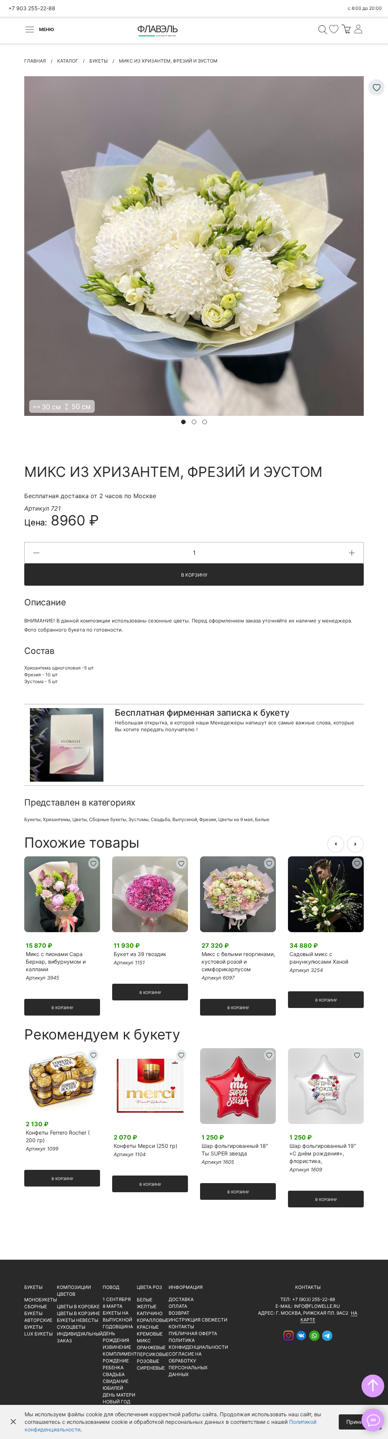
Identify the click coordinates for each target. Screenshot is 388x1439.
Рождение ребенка (116, 1364)
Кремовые (150, 1334)
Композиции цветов (74, 1290)
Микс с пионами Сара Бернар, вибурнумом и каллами (56, 961)
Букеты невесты (77, 1320)
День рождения (116, 1337)
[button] (183, 422)
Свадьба (160, 819)
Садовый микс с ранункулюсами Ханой (318, 958)
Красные (148, 1327)
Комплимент (120, 1354)
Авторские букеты (38, 1323)
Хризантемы (56, 819)
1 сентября (117, 1299)
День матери (119, 1395)
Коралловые (153, 1320)
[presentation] (335, 844)
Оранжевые (151, 1347)
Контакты (181, 1326)
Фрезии (207, 819)
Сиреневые (151, 1368)
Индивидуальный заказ (80, 1337)
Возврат (179, 1313)
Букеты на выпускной (117, 1316)
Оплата (178, 1306)
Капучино (150, 1313)
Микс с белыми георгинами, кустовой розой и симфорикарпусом (238, 961)
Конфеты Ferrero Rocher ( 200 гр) (58, 1136)
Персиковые (153, 1354)
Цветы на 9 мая (235, 819)
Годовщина (118, 1326)
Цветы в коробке (78, 1306)
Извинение (117, 1347)
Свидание (115, 1381)
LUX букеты (38, 1334)
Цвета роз (149, 1287)
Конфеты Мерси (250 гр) (145, 1146)
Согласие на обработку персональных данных (188, 1364)
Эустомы (138, 819)
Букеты (32, 819)
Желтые (146, 1306)
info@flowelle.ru (317, 1306)
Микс (144, 1340)
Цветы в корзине (78, 1313)
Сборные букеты (107, 819)
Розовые (148, 1361)
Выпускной (184, 819)
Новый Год (116, 1402)
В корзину (194, 575)
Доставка (181, 1299)
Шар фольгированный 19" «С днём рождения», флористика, (322, 1153)
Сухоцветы (71, 1327)
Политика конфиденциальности (198, 1343)
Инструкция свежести (198, 1320)
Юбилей (113, 1388)
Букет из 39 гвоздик (140, 954)
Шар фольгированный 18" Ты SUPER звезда (235, 1150)
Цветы (79, 819)
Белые (262, 819)
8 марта (112, 1306)
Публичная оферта (193, 1333)
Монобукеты (40, 1300)
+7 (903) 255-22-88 (313, 1299)
